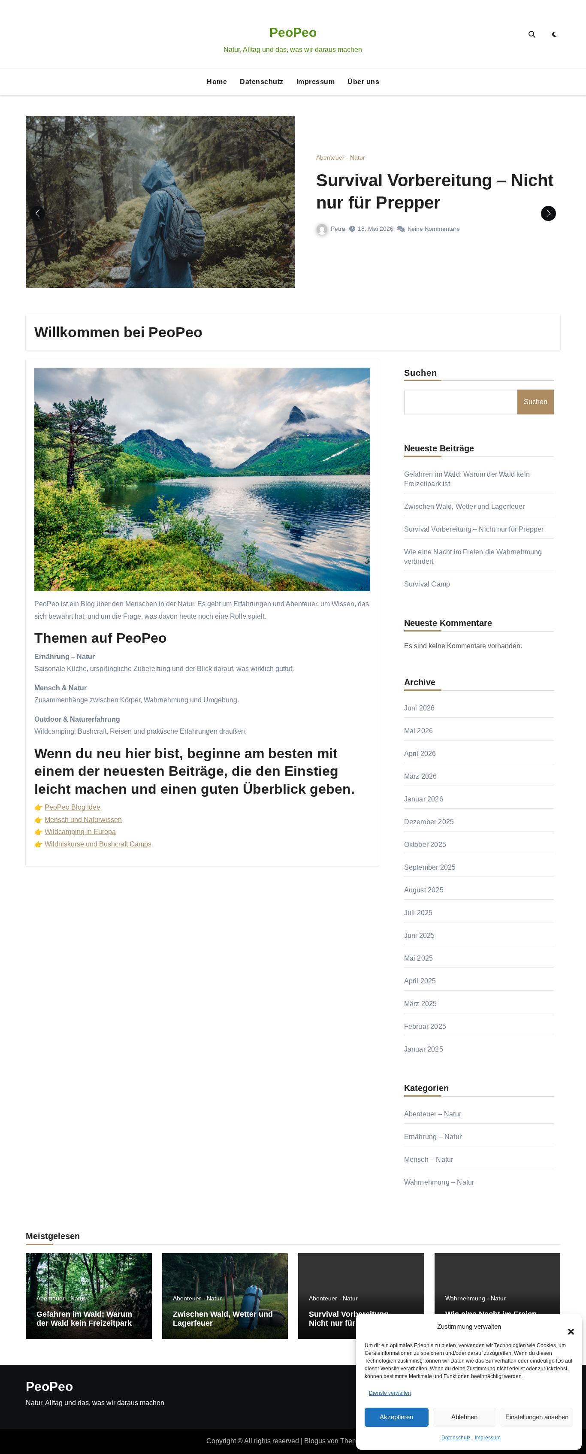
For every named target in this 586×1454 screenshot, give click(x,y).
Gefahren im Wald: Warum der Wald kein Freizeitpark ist (84, 1323)
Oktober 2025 (425, 844)
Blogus (315, 1441)
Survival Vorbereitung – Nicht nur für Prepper (474, 529)
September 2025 (430, 867)
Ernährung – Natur (433, 1136)
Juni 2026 (419, 708)
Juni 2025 (419, 935)
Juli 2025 (418, 912)
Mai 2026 (418, 731)
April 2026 (420, 753)
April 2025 (420, 981)
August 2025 (424, 890)
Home (217, 81)
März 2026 (420, 776)
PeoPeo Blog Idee (72, 807)
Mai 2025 (418, 958)
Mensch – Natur (428, 1159)
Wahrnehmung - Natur (475, 1298)
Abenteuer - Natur (340, 157)
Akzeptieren (396, 1417)
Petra (338, 228)
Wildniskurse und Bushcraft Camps (98, 844)
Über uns (363, 81)
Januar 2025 (423, 1049)
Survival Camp (427, 584)
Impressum (488, 1438)
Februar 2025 (425, 1026)
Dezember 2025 (429, 821)
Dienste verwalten (390, 1393)
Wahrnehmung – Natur (439, 1182)
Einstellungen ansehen (536, 1417)
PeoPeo (293, 32)
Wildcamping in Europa (80, 831)
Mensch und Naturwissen (83, 819)
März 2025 (420, 1003)
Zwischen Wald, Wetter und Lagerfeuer (464, 506)
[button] (566, 1326)
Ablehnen (464, 1417)
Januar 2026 (423, 799)
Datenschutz (456, 1438)
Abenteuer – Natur (432, 1114)
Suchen (421, 373)
